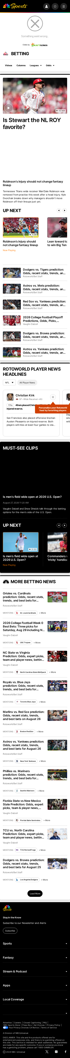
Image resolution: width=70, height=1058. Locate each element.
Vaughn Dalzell (30, 324)
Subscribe (10, 930)
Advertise (7, 1022)
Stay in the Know (12, 917)
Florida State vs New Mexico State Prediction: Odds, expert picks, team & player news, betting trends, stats (23, 804)
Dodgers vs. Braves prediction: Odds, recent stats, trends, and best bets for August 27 (44, 335)
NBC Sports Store (11, 1025)
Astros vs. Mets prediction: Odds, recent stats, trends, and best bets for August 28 (44, 287)
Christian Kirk (25, 395)
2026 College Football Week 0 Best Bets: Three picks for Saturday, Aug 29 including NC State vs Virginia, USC (23, 626)
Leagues (34, 65)
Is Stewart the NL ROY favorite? (32, 123)
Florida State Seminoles (30, 820)
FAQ (45, 1022)
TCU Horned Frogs (27, 850)
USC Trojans (25, 642)
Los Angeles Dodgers (29, 879)
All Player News (27, 382)
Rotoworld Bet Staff (32, 276)
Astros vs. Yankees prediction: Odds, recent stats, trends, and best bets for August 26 (23, 745)
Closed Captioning (32, 1022)
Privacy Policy (53, 1025)
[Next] (64, 210)
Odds (49, 65)
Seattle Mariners (27, 791)
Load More (35, 893)
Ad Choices (39, 1025)
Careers (17, 1022)
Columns (21, 65)
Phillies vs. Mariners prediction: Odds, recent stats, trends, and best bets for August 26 (23, 774)
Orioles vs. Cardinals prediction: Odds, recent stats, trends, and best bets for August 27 (23, 597)
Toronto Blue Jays (27, 702)
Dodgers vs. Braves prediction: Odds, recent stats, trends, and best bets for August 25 (24, 863)
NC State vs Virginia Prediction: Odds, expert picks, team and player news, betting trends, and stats (23, 656)
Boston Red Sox (26, 731)
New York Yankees (28, 761)
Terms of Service (49, 1027)
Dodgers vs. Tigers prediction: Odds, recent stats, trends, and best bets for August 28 (44, 271)
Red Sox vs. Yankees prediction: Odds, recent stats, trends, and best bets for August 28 (44, 303)
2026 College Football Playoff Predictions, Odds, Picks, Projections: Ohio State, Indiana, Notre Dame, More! (44, 319)
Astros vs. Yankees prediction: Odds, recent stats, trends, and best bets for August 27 (44, 350)
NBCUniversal (21, 1033)
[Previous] (59, 210)
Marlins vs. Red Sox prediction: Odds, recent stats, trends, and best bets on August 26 (24, 715)
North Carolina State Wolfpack (33, 672)
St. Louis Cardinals (28, 613)
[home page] (15, 6)
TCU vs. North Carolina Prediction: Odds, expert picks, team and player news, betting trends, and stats (23, 834)
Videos (8, 65)
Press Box (27, 1025)
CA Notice (34, 1027)
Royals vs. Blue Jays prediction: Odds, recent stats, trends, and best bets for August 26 (23, 685)
